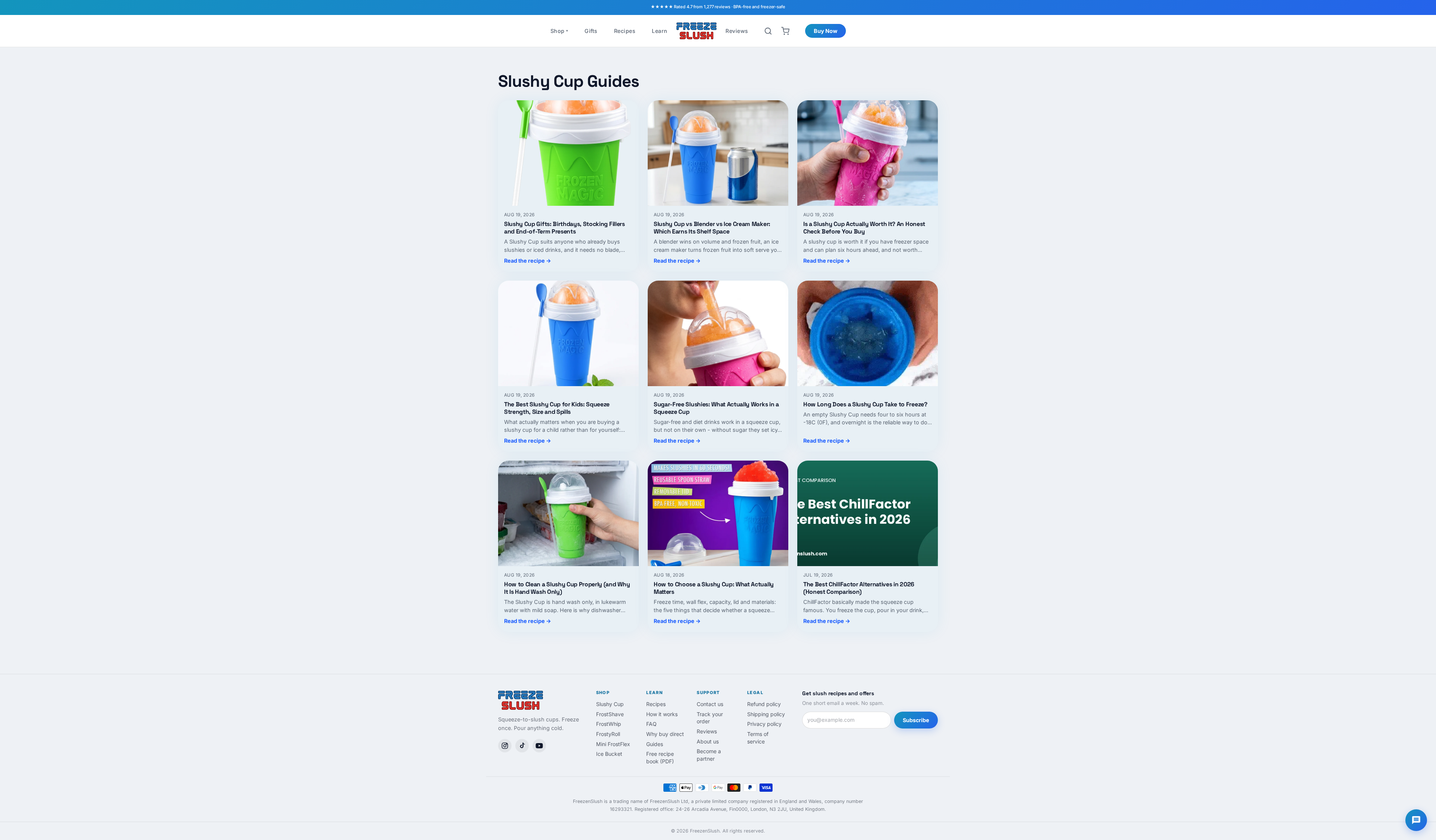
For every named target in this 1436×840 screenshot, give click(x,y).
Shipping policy (766, 714)
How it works (662, 714)
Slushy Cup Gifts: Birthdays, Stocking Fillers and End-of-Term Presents (564, 227)
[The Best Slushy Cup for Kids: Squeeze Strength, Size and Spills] (568, 333)
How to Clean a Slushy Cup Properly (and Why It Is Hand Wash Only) (567, 588)
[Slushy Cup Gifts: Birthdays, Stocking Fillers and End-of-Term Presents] (568, 153)
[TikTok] (522, 745)
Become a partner (709, 755)
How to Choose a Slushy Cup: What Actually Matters (714, 588)
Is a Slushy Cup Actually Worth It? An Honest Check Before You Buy (864, 227)
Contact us (710, 704)
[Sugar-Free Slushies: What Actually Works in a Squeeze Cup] (718, 333)
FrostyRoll (608, 734)
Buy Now (825, 31)
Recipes (625, 31)
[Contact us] (1416, 820)
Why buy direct (665, 734)
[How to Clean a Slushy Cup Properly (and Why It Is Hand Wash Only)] (568, 513)
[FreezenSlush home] (696, 31)
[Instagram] (505, 745)
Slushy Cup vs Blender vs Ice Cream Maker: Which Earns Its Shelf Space (712, 227)
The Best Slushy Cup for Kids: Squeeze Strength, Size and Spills (557, 408)
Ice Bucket (609, 754)
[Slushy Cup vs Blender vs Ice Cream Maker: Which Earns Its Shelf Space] (718, 153)
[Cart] (785, 31)
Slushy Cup (610, 704)
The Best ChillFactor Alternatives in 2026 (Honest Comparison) (858, 588)
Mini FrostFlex (613, 744)
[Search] (768, 31)
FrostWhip (608, 724)
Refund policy (764, 704)
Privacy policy (764, 724)
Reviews (736, 31)
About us (708, 741)
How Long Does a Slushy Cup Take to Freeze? (865, 404)
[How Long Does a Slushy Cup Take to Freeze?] (867, 333)
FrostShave (610, 714)
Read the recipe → (527, 260)
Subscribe (916, 720)
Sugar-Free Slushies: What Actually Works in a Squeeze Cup (716, 408)
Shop (559, 31)
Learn (660, 31)
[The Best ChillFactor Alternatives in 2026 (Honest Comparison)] (867, 513)
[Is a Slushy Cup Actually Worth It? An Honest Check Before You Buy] (867, 153)
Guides (654, 744)
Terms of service (757, 738)
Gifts (591, 31)
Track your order (710, 718)
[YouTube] (539, 745)
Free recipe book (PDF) (660, 757)
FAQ (651, 724)
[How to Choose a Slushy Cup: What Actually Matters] (718, 513)
